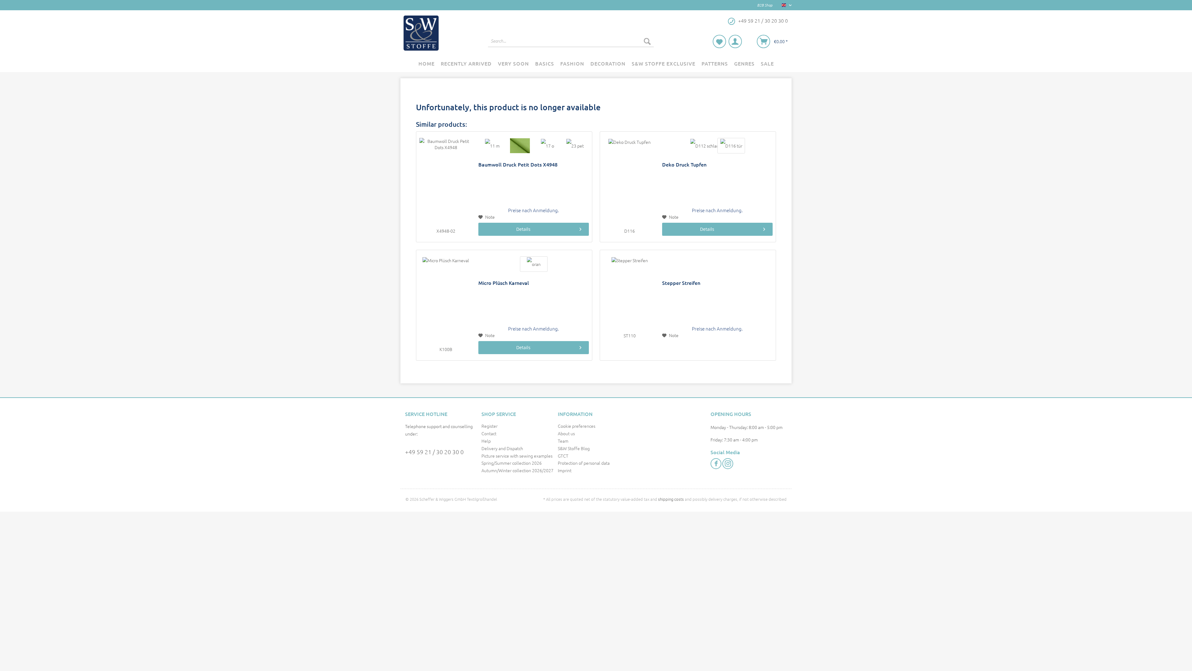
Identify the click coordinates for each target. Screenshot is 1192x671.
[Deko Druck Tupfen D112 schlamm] (703, 145)
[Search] (647, 41)
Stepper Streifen (681, 283)
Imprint (564, 470)
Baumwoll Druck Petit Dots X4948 (518, 164)
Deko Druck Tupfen (684, 164)
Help (486, 441)
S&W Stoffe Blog (574, 448)
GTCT (563, 456)
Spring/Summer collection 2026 (511, 463)
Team (563, 441)
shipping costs (671, 499)
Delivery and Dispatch (502, 448)
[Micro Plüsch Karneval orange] (534, 264)
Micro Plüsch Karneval (503, 283)
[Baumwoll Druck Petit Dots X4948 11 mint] (492, 145)
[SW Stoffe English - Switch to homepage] (421, 33)
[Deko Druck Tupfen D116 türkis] (731, 145)
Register (489, 426)
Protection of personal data (584, 463)
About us (566, 433)
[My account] (735, 41)
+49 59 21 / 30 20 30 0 (434, 451)
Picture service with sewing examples (517, 456)
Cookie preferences (576, 426)
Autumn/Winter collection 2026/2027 (517, 470)
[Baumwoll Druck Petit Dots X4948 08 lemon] (520, 145)
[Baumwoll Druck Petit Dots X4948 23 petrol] (575, 145)
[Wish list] (719, 41)
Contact (488, 433)
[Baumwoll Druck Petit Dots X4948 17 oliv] (547, 145)
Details (523, 229)
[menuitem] (571, 44)
